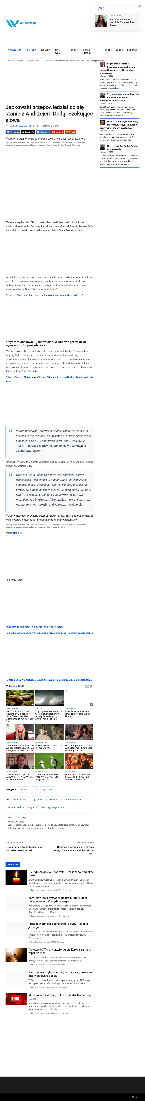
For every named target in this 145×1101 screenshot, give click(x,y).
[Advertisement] (50, 83)
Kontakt (132, 50)
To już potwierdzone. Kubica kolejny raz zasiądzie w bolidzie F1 (51, 295)
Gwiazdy (45, 50)
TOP (25, 61)
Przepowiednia (16, 807)
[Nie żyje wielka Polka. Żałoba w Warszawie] (102, 147)
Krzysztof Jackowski (72, 799)
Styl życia (58, 51)
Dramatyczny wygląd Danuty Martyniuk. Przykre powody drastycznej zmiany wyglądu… (119, 124)
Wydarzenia (14, 50)
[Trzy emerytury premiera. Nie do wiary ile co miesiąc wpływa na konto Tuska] (102, 95)
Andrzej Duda (21, 799)
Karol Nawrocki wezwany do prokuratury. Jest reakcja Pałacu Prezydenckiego (57, 899)
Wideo (119, 50)
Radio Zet (18, 533)
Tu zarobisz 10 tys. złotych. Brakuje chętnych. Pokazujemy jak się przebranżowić (49, 680)
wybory (33, 807)
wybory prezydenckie (53, 807)
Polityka (31, 50)
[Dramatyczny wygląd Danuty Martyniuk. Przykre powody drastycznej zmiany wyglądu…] (102, 122)
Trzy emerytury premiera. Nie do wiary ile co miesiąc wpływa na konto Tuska (119, 97)
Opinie (108, 50)
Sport (74, 50)
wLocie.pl (9, 61)
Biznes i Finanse (86, 51)
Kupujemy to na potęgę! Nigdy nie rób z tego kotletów (34, 627)
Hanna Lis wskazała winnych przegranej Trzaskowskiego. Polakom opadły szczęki (49, 633)
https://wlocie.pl (16, 821)
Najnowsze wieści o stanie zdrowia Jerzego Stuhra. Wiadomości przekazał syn (73, 850)
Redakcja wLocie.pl (22, 126)
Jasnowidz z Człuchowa (45, 799)
